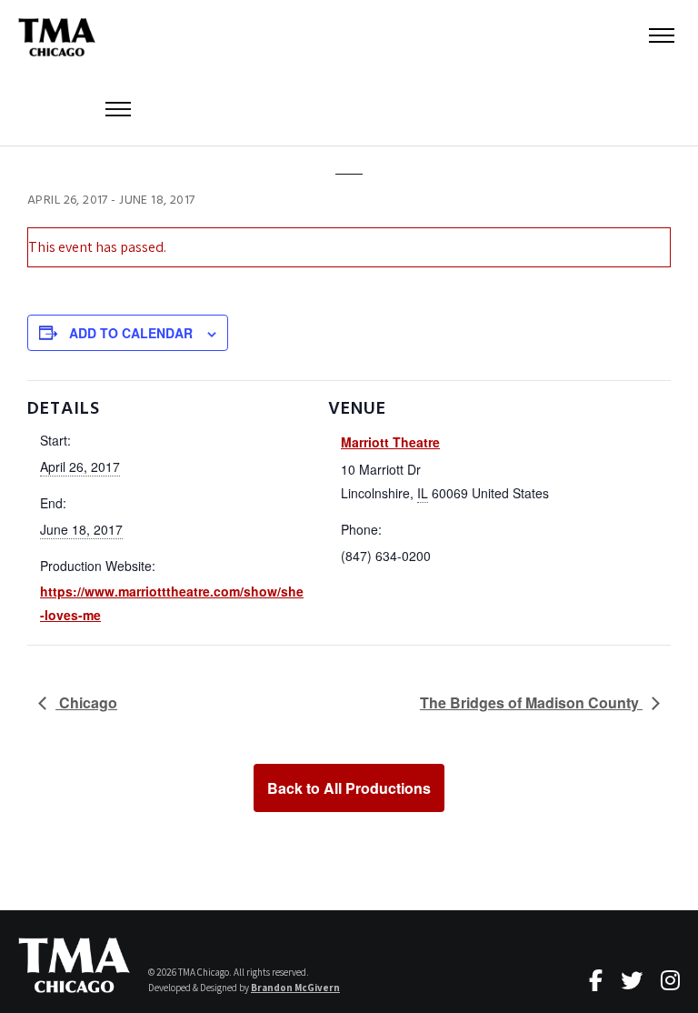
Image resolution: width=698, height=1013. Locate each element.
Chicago (86, 702)
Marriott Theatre (390, 442)
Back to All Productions (349, 787)
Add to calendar (131, 333)
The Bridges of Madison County (531, 702)
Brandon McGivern (295, 987)
